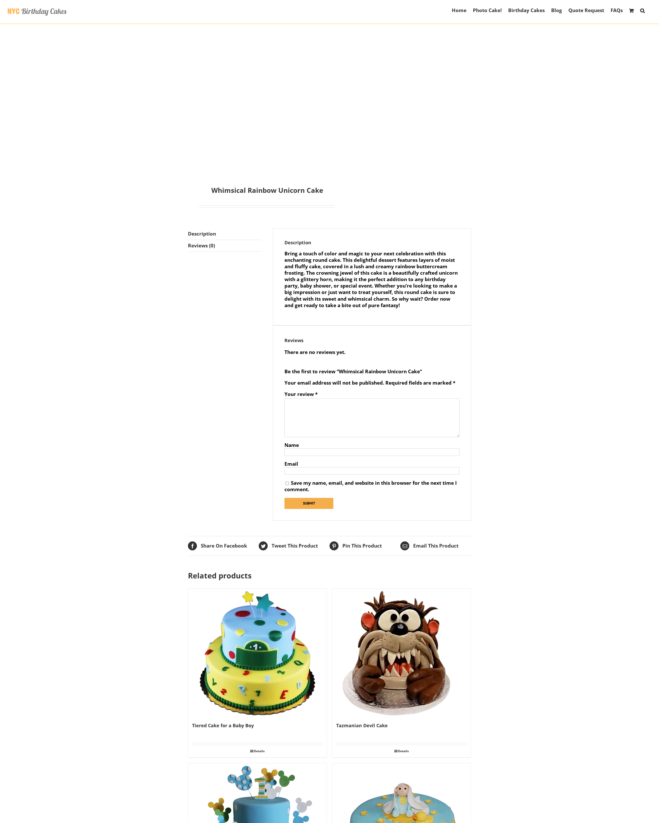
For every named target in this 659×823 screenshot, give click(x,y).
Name (291, 445)
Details (259, 751)
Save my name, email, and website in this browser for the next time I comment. (370, 486)
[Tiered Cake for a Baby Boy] (257, 653)
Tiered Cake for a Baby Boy (223, 725)
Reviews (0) (201, 245)
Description (202, 233)
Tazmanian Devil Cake (362, 725)
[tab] (225, 234)
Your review (301, 394)
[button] (642, 10)
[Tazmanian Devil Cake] (401, 653)
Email (291, 464)
